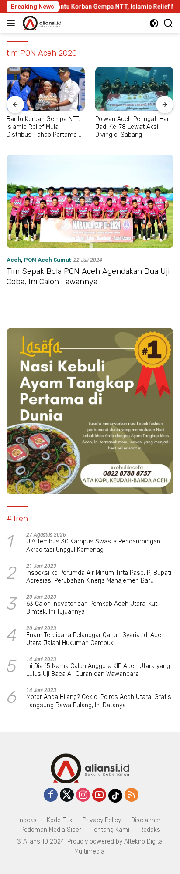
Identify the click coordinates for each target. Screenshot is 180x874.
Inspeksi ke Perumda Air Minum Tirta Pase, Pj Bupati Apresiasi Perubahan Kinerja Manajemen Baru (98, 576)
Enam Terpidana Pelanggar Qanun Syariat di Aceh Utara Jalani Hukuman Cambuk (95, 639)
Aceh (14, 259)
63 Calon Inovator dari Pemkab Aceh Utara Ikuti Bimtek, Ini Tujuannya (92, 607)
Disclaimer (146, 820)
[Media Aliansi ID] (41, 23)
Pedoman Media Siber (51, 830)
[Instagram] (83, 795)
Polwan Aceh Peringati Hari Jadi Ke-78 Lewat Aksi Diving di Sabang (132, 126)
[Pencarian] (168, 23)
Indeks (27, 820)
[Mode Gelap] (154, 23)
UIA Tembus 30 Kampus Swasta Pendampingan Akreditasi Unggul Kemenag (93, 545)
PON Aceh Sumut (47, 259)
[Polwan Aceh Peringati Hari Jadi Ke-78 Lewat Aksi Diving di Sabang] (134, 89)
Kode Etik (60, 820)
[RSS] (131, 795)
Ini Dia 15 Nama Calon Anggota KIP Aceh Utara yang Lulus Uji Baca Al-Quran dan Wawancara (98, 670)
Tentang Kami (110, 830)
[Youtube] (99, 795)
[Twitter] (67, 795)
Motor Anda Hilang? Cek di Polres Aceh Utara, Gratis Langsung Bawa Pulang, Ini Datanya (98, 701)
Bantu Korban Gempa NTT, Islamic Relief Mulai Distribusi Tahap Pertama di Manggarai (45, 127)
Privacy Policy (102, 820)
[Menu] (12, 23)
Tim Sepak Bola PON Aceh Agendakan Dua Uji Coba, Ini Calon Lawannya (88, 276)
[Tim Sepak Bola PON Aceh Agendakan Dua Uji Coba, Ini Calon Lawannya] (90, 201)
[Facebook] (51, 795)
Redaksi (150, 830)
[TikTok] (115, 796)
